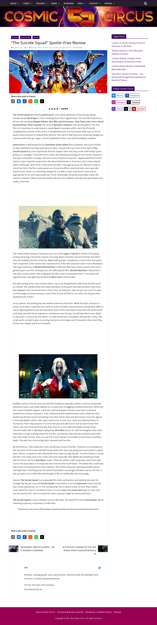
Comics (26, 3)
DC (51, 47)
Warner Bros (67, 47)
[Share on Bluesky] (19, 101)
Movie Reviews (25, 37)
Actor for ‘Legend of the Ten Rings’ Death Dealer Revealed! (79, 550)
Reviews (108, 3)
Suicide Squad (57, 47)
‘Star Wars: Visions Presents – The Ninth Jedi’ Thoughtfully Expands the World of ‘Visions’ (129, 77)
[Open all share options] (13, 101)
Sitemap (117, 612)
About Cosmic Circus (45, 612)
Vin (27, 47)
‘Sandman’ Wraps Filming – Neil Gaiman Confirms (37, 549)
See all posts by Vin (33, 589)
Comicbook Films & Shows (40, 47)
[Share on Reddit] (30, 101)
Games (54, 3)
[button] (17, 3)
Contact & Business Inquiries (70, 612)
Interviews (69, 3)
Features (40, 3)
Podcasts (93, 3)
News (80, 3)
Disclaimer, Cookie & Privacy (98, 612)
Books (13, 3)
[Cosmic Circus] (78, 8)
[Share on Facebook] (25, 101)
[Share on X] (42, 101)
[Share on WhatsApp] (36, 101)
